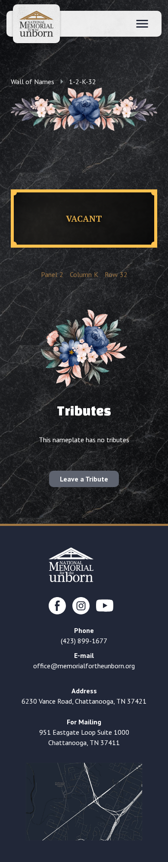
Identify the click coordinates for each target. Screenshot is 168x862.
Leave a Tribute (84, 479)
